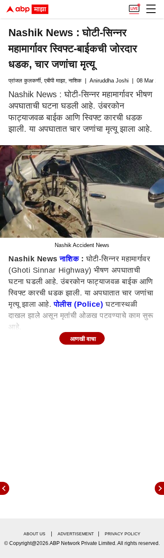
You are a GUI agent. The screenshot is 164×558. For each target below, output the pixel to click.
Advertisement (76, 533)
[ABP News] (159, 488)
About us (34, 533)
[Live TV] (134, 7)
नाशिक (69, 259)
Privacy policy (122, 533)
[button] (151, 9)
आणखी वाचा (83, 338)
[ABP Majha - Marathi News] (27, 9)
